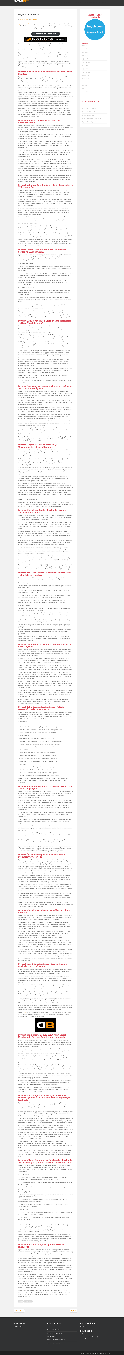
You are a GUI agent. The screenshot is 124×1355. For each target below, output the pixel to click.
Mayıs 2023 (85, 78)
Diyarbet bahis (88, 1334)
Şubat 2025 (85, 45)
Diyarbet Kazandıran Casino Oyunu (91, 118)
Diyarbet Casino (78, 3)
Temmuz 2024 (86, 62)
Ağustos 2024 (86, 59)
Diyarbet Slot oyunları (100, 1338)
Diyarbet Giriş (67, 3)
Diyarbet (59, 3)
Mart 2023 (85, 85)
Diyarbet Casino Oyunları (89, 122)
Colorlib (82, 1353)
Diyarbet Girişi (18, 1326)
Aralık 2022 (85, 92)
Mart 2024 (85, 65)
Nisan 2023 (85, 82)
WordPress (98, 1353)
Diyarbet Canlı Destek (91, 3)
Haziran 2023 (85, 75)
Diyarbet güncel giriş (93, 1336)
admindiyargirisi (34, 19)
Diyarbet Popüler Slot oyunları (87, 1338)
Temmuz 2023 (86, 72)
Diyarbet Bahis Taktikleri (89, 108)
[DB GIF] (45, 42)
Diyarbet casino (28, 1301)
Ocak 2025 (85, 49)
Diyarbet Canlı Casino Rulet (89, 112)
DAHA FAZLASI (102, 3)
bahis (29, 24)
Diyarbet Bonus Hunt (88, 115)
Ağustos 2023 (86, 69)
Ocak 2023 (85, 88)
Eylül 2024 (85, 55)
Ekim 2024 (85, 52)
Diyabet (20, 24)
